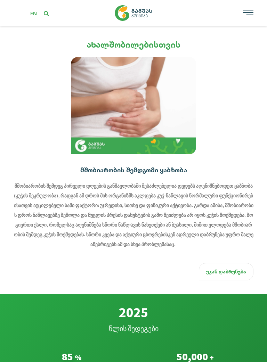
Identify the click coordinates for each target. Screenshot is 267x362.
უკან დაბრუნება (226, 271)
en (33, 13)
